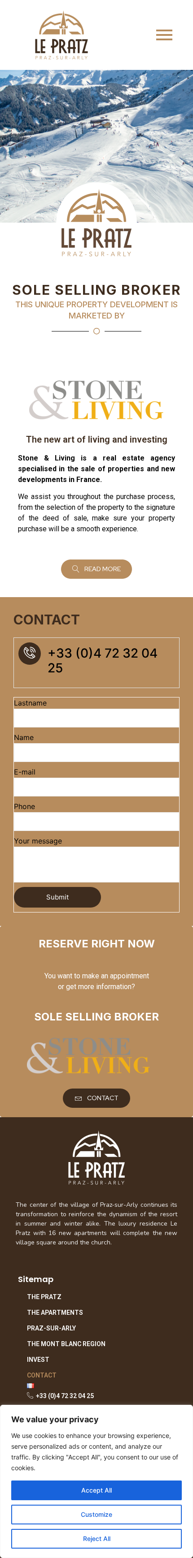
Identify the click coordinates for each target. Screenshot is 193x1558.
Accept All (96, 1490)
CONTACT (42, 1375)
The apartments (55, 1312)
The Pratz (44, 1296)
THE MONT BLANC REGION (66, 1343)
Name (24, 737)
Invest (38, 1359)
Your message (38, 840)
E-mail (24, 771)
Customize (96, 1514)
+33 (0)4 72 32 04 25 (103, 661)
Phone (24, 806)
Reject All (96, 1538)
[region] (96, 1481)
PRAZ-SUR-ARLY (51, 1328)
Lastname (30, 702)
